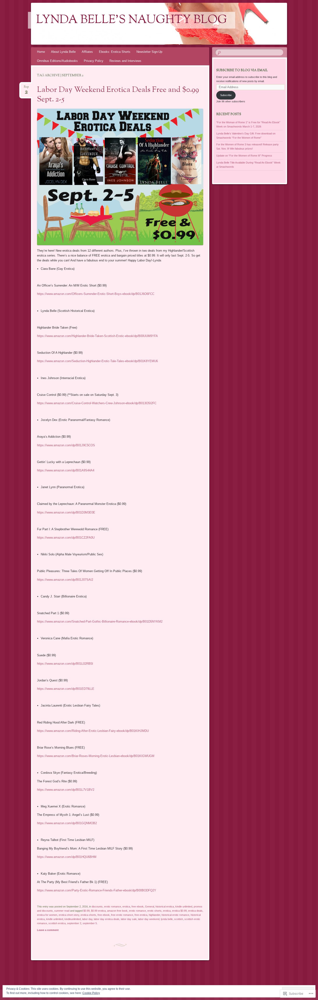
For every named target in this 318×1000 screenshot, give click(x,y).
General (149, 906)
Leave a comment (48, 930)
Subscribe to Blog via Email (242, 70)
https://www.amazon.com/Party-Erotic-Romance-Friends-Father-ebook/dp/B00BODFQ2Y (96, 890)
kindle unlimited (183, 906)
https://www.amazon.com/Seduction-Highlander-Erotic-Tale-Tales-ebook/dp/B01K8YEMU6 (97, 361)
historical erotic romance (175, 914)
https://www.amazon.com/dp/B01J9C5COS (66, 445)
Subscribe (226, 95)
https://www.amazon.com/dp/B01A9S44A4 (65, 470)
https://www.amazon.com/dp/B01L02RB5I (65, 663)
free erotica (141, 914)
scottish (178, 919)
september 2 (74, 923)
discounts (97, 906)
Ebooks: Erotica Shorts (114, 51)
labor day (87, 919)
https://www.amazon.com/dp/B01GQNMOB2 (67, 823)
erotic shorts (154, 910)
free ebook (138, 906)
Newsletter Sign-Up (149, 51)
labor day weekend (148, 919)
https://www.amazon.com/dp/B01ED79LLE (65, 688)
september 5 (90, 923)
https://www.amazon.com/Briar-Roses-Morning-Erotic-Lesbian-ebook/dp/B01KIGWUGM (95, 756)
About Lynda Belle (63, 51)
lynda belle (167, 919)
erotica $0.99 (179, 910)
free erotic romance (122, 914)
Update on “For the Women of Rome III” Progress (244, 155)
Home (41, 51)
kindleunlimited (72, 919)
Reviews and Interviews (125, 61)
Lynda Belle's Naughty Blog (131, 20)
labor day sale (129, 919)
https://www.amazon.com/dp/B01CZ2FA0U (66, 537)
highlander (154, 914)
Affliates (87, 51)
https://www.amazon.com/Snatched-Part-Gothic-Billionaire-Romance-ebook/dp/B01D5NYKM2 (99, 621)
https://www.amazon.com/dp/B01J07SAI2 (65, 579)
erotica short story (69, 914)
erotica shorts (88, 914)
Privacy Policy (93, 61)
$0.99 (86, 910)
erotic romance (112, 906)
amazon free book (117, 910)
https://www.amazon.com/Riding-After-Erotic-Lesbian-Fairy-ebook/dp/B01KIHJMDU (93, 731)
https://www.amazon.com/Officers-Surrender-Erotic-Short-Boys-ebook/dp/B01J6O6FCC (95, 294)
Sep (26, 88)
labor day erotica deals (106, 919)
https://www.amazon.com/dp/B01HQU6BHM (66, 857)
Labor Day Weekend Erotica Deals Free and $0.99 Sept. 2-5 (118, 94)
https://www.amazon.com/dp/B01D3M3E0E (66, 512)
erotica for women (47, 914)
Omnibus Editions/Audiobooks (57, 61)
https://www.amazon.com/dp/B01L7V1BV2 (65, 789)
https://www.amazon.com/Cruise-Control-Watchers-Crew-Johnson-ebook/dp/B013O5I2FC (96, 403)
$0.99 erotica (98, 910)
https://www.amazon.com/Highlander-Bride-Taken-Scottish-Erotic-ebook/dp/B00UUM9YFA (97, 336)
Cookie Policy (91, 993)
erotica (126, 906)
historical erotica (165, 906)
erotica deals (195, 910)
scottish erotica (57, 923)
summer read (61, 910)
